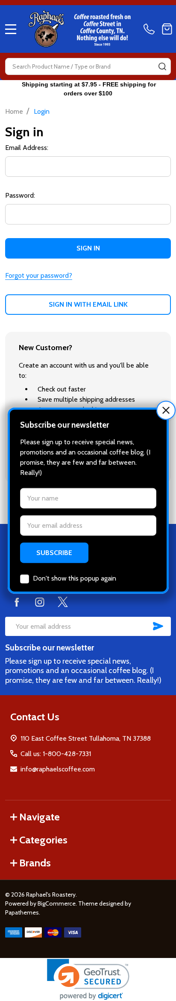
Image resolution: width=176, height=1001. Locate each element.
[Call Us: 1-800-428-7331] (151, 29)
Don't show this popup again (74, 578)
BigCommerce (57, 903)
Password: (20, 195)
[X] (62, 602)
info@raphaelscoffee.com (58, 769)
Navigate (39, 817)
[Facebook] (16, 602)
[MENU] (10, 29)
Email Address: (26, 148)
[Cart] (167, 29)
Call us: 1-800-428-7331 (56, 754)
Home (14, 111)
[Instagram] (39, 602)
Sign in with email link (88, 304)
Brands (35, 863)
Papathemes (22, 912)
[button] (166, 410)
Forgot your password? (38, 275)
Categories (43, 840)
